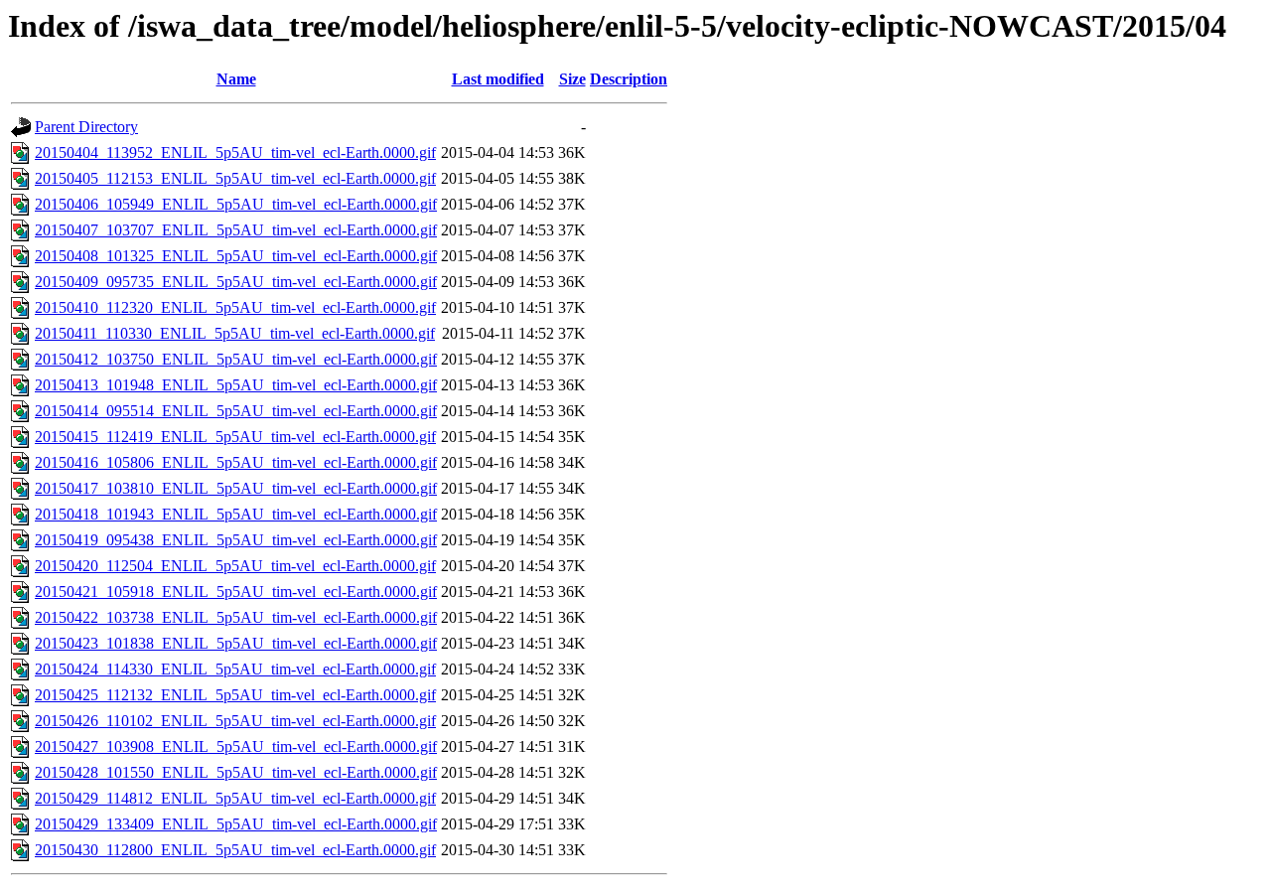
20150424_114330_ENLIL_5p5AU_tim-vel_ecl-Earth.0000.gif (235, 669)
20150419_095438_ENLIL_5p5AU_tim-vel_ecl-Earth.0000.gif (236, 539)
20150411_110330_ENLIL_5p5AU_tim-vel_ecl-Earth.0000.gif (235, 333)
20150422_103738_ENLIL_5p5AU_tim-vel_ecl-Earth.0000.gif (236, 617)
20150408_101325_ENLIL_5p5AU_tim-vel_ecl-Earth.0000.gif (236, 255)
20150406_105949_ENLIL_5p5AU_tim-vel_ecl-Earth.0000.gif (236, 204)
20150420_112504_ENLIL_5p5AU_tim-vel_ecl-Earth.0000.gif (235, 565)
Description (628, 79)
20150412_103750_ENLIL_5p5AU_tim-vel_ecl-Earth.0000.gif (236, 359)
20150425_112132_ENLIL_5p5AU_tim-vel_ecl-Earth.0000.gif (235, 694)
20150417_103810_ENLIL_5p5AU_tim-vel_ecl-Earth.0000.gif (236, 488)
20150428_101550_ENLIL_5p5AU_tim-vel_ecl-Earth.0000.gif (236, 772)
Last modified (498, 79)
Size (572, 79)
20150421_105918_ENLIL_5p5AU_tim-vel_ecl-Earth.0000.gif (236, 591)
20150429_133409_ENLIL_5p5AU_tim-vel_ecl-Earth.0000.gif (236, 824)
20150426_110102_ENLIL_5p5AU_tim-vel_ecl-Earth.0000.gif (235, 720)
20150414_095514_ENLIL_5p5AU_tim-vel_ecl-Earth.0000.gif (236, 410)
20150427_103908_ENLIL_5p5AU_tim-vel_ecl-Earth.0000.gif (236, 746)
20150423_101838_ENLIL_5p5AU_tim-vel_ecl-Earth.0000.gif (236, 643)
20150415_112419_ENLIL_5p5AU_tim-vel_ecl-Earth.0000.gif (235, 436)
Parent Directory (86, 126)
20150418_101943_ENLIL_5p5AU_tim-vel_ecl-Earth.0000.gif (236, 514)
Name (236, 79)
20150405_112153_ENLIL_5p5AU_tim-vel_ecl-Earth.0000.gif (235, 178)
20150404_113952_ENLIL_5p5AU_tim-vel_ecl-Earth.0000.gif (235, 152)
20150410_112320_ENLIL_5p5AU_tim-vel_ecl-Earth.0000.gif (235, 307)
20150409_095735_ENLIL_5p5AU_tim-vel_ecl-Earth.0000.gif (236, 281)
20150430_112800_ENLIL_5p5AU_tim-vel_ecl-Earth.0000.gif (235, 849)
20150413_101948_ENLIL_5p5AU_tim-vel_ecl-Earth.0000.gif (236, 384)
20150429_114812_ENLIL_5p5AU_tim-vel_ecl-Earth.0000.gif (235, 798)
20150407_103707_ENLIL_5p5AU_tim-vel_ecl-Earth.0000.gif (236, 230)
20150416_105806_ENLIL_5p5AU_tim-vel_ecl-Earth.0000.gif (236, 462)
